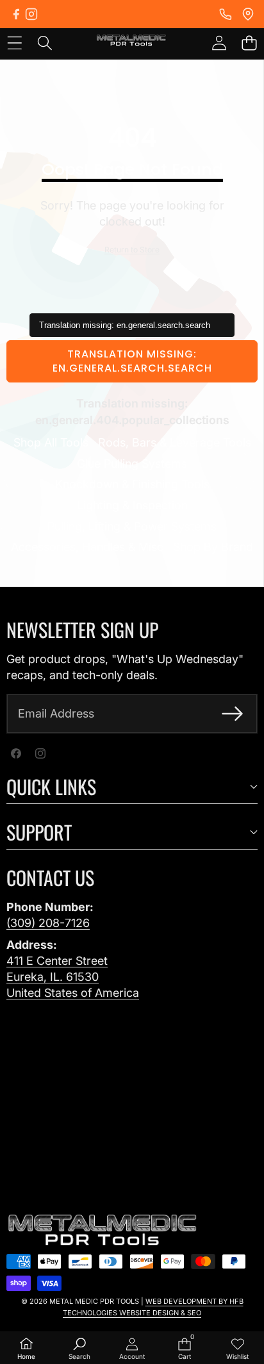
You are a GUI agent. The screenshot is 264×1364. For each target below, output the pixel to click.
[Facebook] (16, 14)
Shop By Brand (213, 547)
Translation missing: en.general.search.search (132, 361)
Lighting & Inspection (132, 505)
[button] (249, 42)
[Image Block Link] (102, 1231)
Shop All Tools (50, 442)
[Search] (44, 42)
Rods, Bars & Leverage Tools (174, 442)
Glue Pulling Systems (132, 463)
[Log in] (218, 42)
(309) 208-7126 (48, 923)
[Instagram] (31, 14)
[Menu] (14, 42)
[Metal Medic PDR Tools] (131, 42)
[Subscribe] (232, 713)
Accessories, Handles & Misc (87, 547)
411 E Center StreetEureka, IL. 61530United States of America (72, 976)
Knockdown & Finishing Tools (132, 484)
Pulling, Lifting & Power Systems (132, 526)
